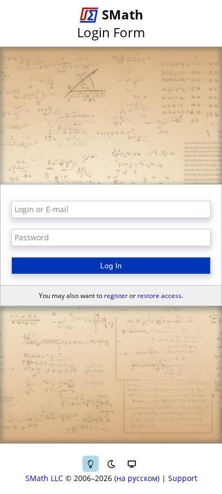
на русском (136, 478)
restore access (159, 295)
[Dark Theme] (111, 464)
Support (182, 478)
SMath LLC (44, 478)
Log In (111, 265)
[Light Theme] (90, 464)
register (116, 295)
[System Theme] (131, 464)
